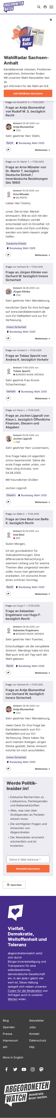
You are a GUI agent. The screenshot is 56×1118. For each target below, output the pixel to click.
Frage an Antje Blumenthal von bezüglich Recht (25, 111)
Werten (13, 999)
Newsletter (36, 1020)
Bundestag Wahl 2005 (31, 143)
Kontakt (34, 1033)
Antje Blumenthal (23, 126)
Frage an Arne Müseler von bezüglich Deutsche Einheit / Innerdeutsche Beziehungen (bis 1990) (27, 174)
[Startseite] (14, 6)
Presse (7, 1033)
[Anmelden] (45, 7)
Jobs (32, 1027)
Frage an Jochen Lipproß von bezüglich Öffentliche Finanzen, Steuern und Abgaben (28, 421)
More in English (13, 1057)
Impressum (10, 1040)
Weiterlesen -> (42, 150)
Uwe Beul (18, 534)
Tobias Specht (21, 371)
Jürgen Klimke (21, 291)
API (5, 1047)
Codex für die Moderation (25, 990)
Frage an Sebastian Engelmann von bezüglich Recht (23, 615)
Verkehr (11, 391)
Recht (10, 142)
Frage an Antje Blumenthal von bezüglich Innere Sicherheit (25, 694)
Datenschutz (37, 1040)
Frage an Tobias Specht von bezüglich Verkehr (27, 357)
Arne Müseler (21, 194)
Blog (6, 1020)
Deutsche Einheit (16, 243)
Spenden (9, 1027)
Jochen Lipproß (22, 438)
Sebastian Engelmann (26, 630)
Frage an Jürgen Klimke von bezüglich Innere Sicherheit (27, 276)
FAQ (32, 1047)
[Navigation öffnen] (51, 7)
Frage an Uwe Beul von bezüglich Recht (27, 521)
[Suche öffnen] (39, 7)
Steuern (11, 495)
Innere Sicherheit (16, 327)
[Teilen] (8, 149)
